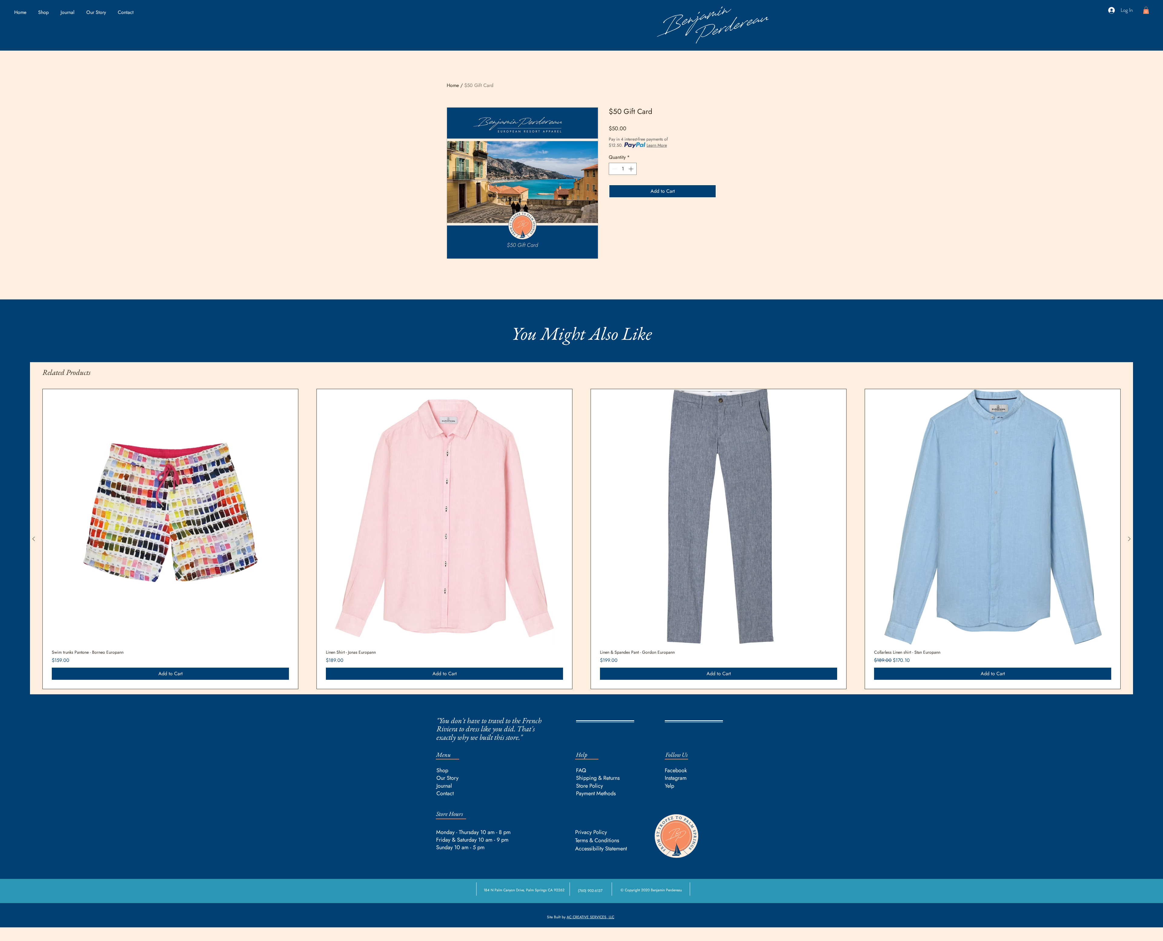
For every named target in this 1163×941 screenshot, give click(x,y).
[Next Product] (1129, 538)
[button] (1146, 10)
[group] (581, 539)
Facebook (676, 770)
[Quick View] (170, 517)
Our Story (447, 778)
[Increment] (631, 169)
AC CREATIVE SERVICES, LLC (590, 917)
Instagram (676, 778)
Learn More (657, 145)
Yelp (669, 786)
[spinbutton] (622, 169)
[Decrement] (614, 169)
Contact (445, 793)
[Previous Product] (33, 538)
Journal (444, 786)
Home (453, 85)
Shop (442, 770)
